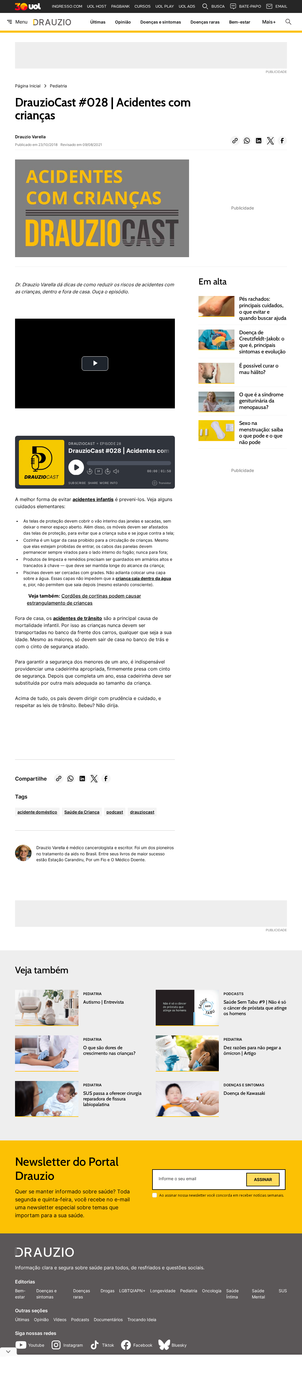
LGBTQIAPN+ (132, 1290)
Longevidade (162, 1290)
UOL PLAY (164, 6)
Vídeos (59, 1319)
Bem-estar (239, 21)
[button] (235, 140)
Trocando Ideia (141, 1319)
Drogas (107, 1290)
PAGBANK (120, 6)
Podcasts (80, 1319)
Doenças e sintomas (160, 21)
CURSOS (142, 6)
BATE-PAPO (250, 6)
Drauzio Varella (30, 136)
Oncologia (211, 1290)
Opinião (123, 21)
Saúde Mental (258, 1293)
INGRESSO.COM (67, 6)
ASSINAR (263, 1179)
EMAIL (281, 6)
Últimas (98, 21)
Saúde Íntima (232, 1293)
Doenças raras (205, 21)
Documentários (108, 1319)
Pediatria (188, 1290)
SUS (283, 1290)
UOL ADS (187, 6)
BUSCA (218, 6)
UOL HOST (96, 6)
